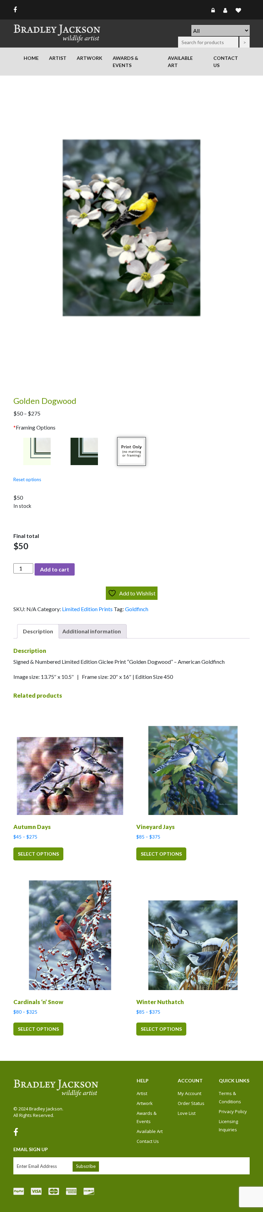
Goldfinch (136, 609)
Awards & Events (125, 61)
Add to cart (54, 569)
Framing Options (34, 427)
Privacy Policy (233, 1111)
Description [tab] (38, 631)
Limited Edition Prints (87, 609)
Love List (187, 1113)
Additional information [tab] (91, 631)
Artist (57, 58)
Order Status (191, 1103)
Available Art (180, 61)
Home (31, 58)
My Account (189, 1093)
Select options (38, 854)
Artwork (89, 58)
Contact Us (225, 61)
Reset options (27, 479)
